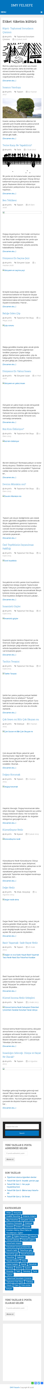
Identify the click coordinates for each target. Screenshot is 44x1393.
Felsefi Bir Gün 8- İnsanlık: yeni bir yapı (23, 1181)
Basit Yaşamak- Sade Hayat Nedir (20, 942)
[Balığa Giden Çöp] (22, 334)
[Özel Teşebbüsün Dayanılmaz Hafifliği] (22, 569)
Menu (3, 12)
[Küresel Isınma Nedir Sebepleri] (22, 1016)
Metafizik (33, 1264)
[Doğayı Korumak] (22, 795)
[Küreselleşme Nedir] (22, 848)
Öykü (16, 1285)
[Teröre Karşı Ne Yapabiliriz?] (22, 163)
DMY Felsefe (22, 5)
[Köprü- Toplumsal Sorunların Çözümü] (22, 53)
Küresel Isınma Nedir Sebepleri (19, 997)
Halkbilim (20, 1257)
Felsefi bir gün (12, 1254)
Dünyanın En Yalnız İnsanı (17, 371)
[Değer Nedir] (22, 908)
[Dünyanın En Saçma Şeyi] (22, 279)
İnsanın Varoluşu (12, 87)
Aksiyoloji (26, 892)
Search (21, 1133)
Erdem (19, 1227)
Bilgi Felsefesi (12, 1220)
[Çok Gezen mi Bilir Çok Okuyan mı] (22, 740)
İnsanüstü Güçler (12, 606)
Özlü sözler (26, 1285)
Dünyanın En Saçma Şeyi (16, 258)
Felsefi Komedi (27, 1254)
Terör (19, 150)
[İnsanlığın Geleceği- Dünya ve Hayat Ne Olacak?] (22, 1078)
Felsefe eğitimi (28, 1240)
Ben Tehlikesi (10, 200)
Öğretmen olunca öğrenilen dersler (21, 1177)
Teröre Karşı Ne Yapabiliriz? (17, 145)
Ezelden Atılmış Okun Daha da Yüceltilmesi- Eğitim (18, 1231)
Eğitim (9, 1236)
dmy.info (8, 37)
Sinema (19, 1268)
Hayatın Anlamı (12, 1261)
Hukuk (24, 1261)
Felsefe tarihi (11, 1250)
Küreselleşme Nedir (13, 829)
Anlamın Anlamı (29, 1216)
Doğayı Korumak (11, 774)
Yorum (9, 1285)
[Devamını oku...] (9, 81)
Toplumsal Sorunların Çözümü (18, 1278)
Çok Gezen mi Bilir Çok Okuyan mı (21, 719)
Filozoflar (10, 1257)
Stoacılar (10, 1271)
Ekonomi (10, 1227)
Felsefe (33, 1236)
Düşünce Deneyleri (14, 1223)
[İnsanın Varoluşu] (22, 108)
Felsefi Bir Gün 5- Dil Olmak (18, 1197)
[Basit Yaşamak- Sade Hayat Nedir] (22, 963)
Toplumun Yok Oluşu (25, 318)
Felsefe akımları (13, 1240)
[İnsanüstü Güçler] (22, 627)
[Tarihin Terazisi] (22, 682)
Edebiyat (20, 724)
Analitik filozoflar (13, 1216)
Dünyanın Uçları (23, 263)
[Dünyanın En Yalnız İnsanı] (22, 392)
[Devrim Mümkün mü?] (22, 505)
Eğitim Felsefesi (21, 1236)
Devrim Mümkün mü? (14, 484)
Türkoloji (29, 1282)
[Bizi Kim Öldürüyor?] (22, 450)
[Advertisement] (22, 1352)
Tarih (18, 1271)
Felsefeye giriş (26, 1250)
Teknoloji (26, 1271)
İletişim (9, 1289)
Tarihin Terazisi (11, 661)
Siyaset (20, 834)
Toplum (20, 92)
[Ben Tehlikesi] (22, 221)
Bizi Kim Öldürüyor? (13, 429)
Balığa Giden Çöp (11, 313)
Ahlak (19, 892)
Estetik (27, 1227)
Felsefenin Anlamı (13, 1243)
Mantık (23, 1264)
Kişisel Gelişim (12, 1264)
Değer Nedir (9, 887)
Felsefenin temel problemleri (18, 1247)
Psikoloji (9, 1268)
